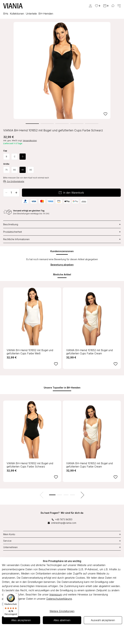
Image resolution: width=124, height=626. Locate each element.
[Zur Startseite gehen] (13, 5)
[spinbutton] (11, 192)
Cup (5, 151)
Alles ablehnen (62, 620)
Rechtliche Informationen (62, 239)
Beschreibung (62, 224)
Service (7, 540)
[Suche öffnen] (113, 5)
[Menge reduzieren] (6, 192)
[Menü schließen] (119, 5)
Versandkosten (30, 140)
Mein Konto (9, 534)
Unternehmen (10, 547)
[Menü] (16, 594)
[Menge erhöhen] (16, 192)
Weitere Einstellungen (62, 611)
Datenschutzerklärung (59, 598)
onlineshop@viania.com (63, 522)
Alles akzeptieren (21, 620)
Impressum (55, 594)
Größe (6, 164)
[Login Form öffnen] (90, 5)
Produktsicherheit (62, 231)
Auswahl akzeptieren (103, 620)
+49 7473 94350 (63, 519)
